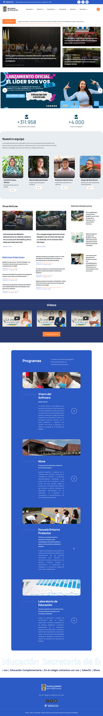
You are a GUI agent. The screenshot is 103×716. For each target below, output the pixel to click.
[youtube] (87, 2)
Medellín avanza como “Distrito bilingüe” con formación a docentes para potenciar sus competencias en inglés (16, 264)
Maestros (10, 268)
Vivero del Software (44, 395)
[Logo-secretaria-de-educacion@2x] (10, 6)
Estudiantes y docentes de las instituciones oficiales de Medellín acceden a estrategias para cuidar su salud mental (81, 40)
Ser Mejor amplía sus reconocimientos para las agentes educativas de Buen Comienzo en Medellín (50, 271)
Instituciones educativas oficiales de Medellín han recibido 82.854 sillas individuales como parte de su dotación (16, 286)
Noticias (16, 268)
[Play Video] (17, 318)
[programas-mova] (51, 440)
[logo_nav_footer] (51, 685)
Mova (41, 461)
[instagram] (83, 2)
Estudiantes (11, 291)
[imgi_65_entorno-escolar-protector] (51, 508)
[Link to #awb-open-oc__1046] (98, 9)
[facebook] (79, 2)
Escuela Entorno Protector (49, 531)
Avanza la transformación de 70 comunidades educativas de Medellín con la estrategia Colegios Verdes (47, 21)
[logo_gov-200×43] (51, 705)
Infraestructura (52, 287)
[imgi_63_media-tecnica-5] (51, 373)
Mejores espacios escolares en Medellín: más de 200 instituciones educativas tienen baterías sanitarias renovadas (51, 283)
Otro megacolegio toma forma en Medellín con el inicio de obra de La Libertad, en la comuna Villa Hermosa (92, 218)
